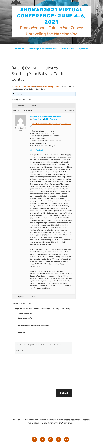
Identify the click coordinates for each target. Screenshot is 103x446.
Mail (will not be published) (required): (33, 325)
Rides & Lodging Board (51, 87)
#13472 (71, 110)
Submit (64, 393)
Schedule (19, 49)
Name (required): (25, 318)
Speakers (83, 49)
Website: (21, 333)
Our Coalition (68, 49)
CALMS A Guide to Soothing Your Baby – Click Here (51, 124)
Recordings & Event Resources (43, 49)
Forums (39, 87)
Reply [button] (66, 110)
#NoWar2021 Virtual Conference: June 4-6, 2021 (51, 16)
